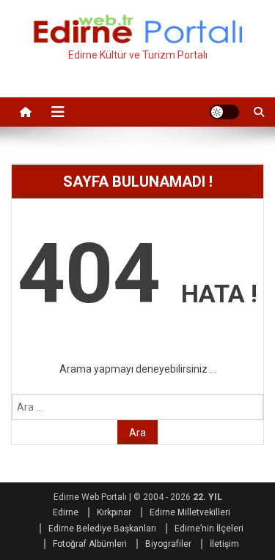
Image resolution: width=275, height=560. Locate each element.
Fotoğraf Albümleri (90, 544)
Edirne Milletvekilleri (190, 512)
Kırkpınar (114, 512)
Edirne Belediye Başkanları (102, 528)
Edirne (65, 512)
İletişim (224, 544)
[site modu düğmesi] (224, 112)
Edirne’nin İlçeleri (209, 528)
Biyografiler (168, 544)
